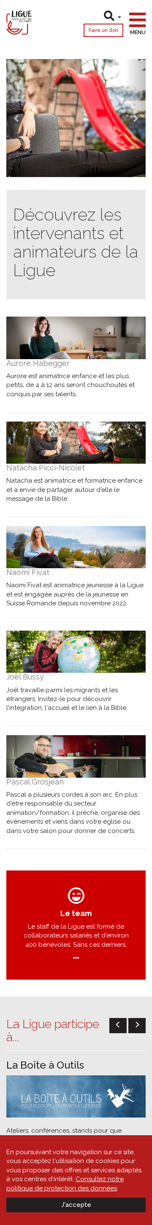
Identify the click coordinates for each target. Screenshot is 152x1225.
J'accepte (76, 1205)
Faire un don (103, 30)
